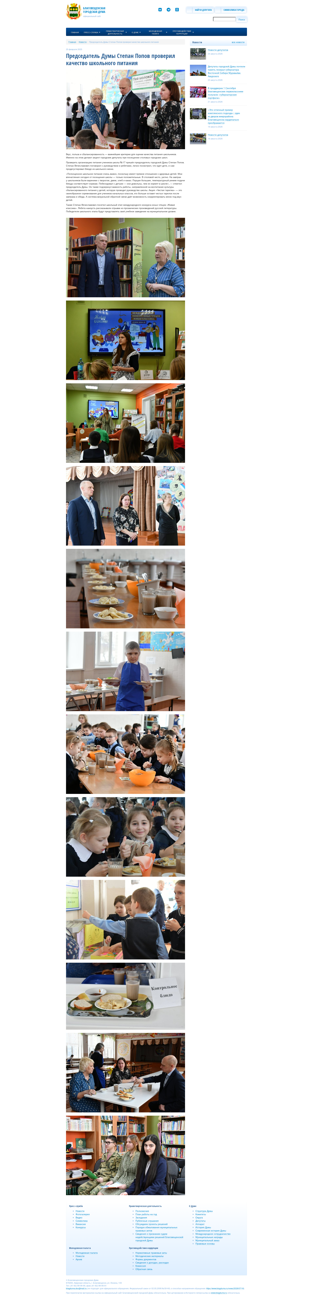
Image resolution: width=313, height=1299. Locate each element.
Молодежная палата (87, 1252)
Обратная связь (143, 1269)
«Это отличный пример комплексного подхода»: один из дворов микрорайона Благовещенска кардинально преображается (224, 116)
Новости (83, 41)
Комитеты (200, 1214)
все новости (238, 42)
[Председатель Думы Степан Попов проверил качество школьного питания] (125, 109)
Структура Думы (204, 1210)
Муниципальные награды (209, 1237)
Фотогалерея (83, 1214)
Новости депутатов (218, 49)
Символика (82, 1220)
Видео (79, 1217)
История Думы (203, 1227)
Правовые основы (205, 1243)
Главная (72, 41)
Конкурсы (81, 1227)
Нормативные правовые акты (151, 1252)
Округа (199, 1217)
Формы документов (145, 1259)
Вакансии (81, 1224)
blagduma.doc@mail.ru (76, 1288)
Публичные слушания (147, 1220)
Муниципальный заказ (207, 1240)
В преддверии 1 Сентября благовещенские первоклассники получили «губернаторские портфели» (225, 92)
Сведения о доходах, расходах (152, 1262)
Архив (79, 1259)
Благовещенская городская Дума (94, 10)
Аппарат (199, 1224)
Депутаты (200, 1220)
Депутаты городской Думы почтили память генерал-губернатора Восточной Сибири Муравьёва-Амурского (226, 71)
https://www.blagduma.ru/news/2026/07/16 (225, 1288)
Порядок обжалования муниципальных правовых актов (156, 1229)
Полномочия (142, 1210)
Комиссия (140, 1265)
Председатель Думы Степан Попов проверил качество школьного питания (124, 41)
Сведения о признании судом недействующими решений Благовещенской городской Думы (159, 1237)
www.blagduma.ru (219, 1292)
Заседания (141, 1217)
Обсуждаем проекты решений (151, 1224)
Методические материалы (149, 1256)
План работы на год (146, 1214)
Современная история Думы (210, 1230)
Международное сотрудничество (213, 1233)
